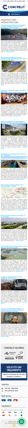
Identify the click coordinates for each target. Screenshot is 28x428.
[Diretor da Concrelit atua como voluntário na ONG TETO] (14, 104)
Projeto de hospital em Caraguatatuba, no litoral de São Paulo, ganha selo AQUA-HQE (13, 122)
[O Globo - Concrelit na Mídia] (9, 359)
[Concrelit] (14, 9)
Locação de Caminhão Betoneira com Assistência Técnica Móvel (11, 277)
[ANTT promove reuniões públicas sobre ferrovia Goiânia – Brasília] (14, 198)
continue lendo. (10, 51)
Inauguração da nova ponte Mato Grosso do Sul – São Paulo (13, 154)
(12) (9, 1)
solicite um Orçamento (14, 368)
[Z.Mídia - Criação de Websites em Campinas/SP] (14, 426)
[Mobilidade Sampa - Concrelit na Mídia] (19, 359)
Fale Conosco (21, 421)
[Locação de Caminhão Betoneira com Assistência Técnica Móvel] (14, 290)
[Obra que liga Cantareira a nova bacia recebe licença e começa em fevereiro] (14, 259)
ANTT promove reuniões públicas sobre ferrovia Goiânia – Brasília (12, 185)
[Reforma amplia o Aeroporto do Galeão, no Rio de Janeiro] (14, 228)
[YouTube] (16, 400)
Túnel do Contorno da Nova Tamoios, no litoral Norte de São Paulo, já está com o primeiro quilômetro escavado (12, 310)
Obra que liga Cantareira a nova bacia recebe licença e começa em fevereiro (13, 246)
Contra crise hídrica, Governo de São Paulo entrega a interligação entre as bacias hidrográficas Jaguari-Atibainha (13, 26)
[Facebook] (4, 400)
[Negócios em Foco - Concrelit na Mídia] (10, 354)
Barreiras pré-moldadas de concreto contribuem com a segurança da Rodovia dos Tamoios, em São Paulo (13, 59)
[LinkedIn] (10, 400)
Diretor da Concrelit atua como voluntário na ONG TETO (13, 91)
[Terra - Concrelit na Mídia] (20, 354)
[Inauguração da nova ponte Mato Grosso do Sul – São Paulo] (14, 167)
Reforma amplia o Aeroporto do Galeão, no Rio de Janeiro (13, 216)
